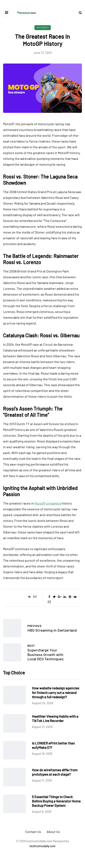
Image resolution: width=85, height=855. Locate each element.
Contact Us (33, 832)
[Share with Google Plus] (59, 597)
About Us (53, 832)
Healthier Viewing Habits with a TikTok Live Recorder (55, 718)
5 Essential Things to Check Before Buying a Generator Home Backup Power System (56, 801)
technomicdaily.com (42, 846)
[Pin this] (69, 597)
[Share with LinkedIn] (64, 597)
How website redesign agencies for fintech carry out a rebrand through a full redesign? (55, 692)
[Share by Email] (49, 602)
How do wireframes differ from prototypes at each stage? (55, 772)
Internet (42, 27)
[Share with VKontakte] (75, 597)
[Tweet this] (54, 597)
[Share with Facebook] (49, 597)
